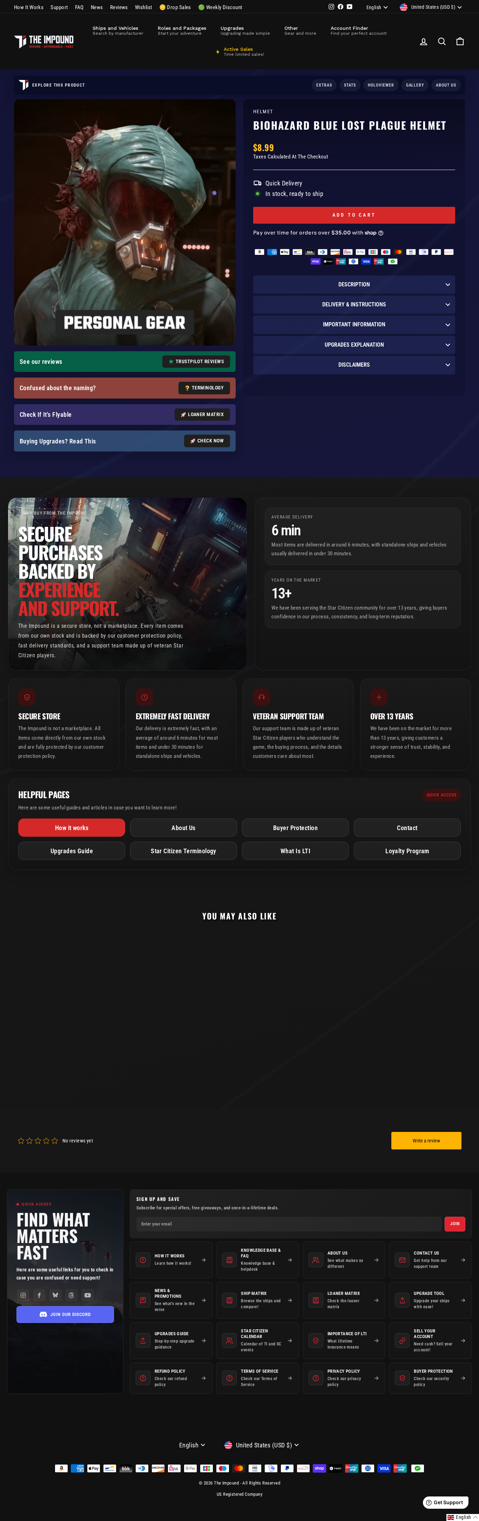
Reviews (119, 7)
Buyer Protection (295, 827)
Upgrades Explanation (354, 344)
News (97, 7)
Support (59, 7)
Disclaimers (354, 364)
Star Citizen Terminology (183, 851)
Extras (324, 85)
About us (446, 85)
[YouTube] (87, 1295)
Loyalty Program (407, 851)
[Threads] (71, 1295)
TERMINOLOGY (208, 388)
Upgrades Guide (71, 851)
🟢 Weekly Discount (220, 7)
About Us (183, 827)
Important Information (354, 324)
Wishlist (143, 7)
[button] (462, 1517)
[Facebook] (39, 1295)
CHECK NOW (210, 440)
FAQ (79, 7)
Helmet (263, 112)
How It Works (28, 7)
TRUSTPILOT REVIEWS (200, 361)
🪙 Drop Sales (175, 7)
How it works (71, 827)
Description (354, 284)
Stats (350, 85)
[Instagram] (23, 1295)
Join (455, 1223)
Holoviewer (381, 85)
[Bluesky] (55, 1295)
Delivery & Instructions (354, 304)
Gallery (415, 85)
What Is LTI (295, 851)
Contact (407, 827)
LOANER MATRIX (206, 414)
